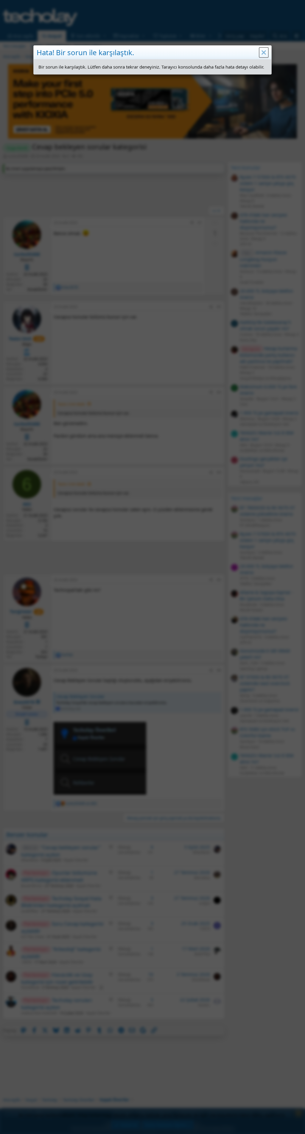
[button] (263, 52)
